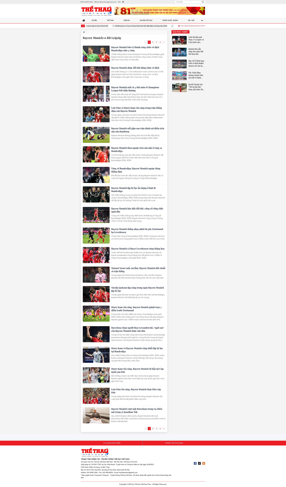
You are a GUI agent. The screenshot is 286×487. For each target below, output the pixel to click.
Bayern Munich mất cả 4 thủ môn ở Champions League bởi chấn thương (135, 89)
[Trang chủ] (84, 20)
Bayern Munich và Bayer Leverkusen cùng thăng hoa (137, 248)
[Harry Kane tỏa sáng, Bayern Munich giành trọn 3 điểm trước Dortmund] (96, 314)
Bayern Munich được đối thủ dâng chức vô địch (135, 67)
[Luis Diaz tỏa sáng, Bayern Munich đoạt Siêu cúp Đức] (96, 396)
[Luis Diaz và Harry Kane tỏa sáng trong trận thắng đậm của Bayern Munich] (96, 114)
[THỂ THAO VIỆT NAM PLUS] (96, 11)
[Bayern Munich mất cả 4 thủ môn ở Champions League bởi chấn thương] (96, 94)
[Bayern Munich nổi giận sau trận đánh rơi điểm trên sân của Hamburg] (96, 135)
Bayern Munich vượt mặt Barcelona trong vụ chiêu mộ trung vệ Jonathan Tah (136, 410)
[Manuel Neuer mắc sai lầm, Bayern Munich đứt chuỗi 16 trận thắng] (96, 275)
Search (203, 2)
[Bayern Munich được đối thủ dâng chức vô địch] (96, 74)
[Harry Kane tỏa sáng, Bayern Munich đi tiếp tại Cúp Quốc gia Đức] (96, 375)
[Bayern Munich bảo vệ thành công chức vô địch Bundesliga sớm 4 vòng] (96, 54)
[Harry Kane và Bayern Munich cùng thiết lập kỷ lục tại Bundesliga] (96, 355)
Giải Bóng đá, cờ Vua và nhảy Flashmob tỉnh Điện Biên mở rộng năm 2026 (123, 26)
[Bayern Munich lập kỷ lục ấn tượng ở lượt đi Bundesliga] (96, 194)
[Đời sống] (160, 11)
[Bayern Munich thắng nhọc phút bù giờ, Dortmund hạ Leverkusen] (96, 235)
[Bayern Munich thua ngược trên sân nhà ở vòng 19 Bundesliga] (96, 154)
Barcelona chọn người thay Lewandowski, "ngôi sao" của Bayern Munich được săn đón (137, 329)
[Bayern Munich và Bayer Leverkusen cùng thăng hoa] (96, 255)
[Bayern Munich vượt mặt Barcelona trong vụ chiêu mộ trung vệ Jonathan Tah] (96, 415)
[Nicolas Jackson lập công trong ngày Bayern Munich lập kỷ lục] (96, 294)
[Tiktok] (199, 463)
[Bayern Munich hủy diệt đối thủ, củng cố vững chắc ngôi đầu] (96, 215)
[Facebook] (195, 463)
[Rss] (203, 463)
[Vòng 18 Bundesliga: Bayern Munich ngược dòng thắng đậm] (96, 175)
